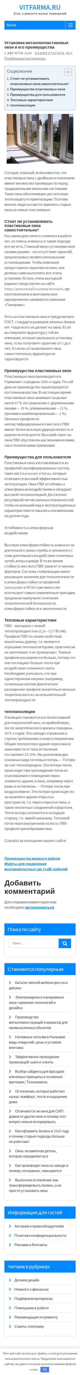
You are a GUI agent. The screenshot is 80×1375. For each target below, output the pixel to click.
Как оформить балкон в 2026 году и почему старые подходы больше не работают (39, 1136)
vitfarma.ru (40, 7)
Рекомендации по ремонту (36, 1317)
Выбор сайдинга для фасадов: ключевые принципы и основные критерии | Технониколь (37, 1076)
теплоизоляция (22, 105)
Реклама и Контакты (30, 1245)
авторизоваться (39, 907)
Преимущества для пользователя (37, 94)
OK (45, 1369)
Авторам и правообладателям (39, 1226)
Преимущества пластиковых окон (37, 89)
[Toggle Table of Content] (66, 72)
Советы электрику (29, 1326)
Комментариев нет (54, 53)
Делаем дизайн (26, 1280)
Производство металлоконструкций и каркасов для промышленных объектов (38, 1022)
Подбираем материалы (25, 58)
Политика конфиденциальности (40, 1235)
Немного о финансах (31, 1289)
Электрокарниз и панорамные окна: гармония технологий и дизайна (36, 1002)
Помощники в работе (31, 1308)
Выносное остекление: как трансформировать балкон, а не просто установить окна (35, 1185)
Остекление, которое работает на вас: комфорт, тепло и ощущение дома (38, 1096)
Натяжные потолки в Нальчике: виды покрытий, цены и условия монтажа (37, 1042)
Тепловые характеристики (31, 100)
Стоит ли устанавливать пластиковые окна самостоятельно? (39, 81)
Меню (11, 25)
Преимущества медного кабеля (32, 858)
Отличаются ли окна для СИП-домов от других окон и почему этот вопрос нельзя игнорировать (37, 1116)
